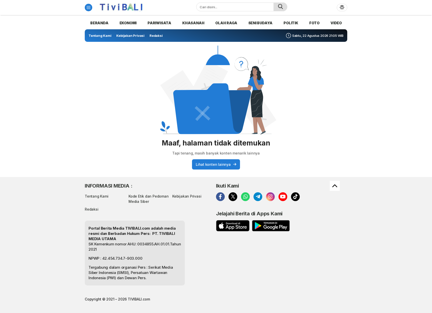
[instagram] (270, 196)
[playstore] (271, 225)
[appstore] (233, 225)
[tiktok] (295, 196)
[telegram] (258, 196)
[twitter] (232, 196)
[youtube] (282, 196)
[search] (280, 7)
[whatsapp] (245, 196)
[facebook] (220, 196)
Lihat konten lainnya (213, 164)
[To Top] (335, 186)
